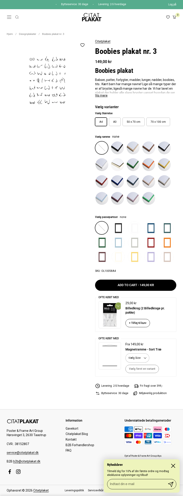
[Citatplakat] (91, 17)
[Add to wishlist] (82, 45)
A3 (114, 121)
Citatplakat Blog (77, 434)
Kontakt (71, 439)
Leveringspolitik (74, 490)
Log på (172, 4)
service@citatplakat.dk (23, 452)
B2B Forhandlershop (80, 445)
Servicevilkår (96, 490)
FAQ (68, 450)
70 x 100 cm (158, 121)
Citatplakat (102, 41)
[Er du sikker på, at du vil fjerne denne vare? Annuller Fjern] (47, 80)
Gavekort (72, 428)
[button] (17, 17)
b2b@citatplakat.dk (26, 461)
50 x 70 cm (133, 121)
